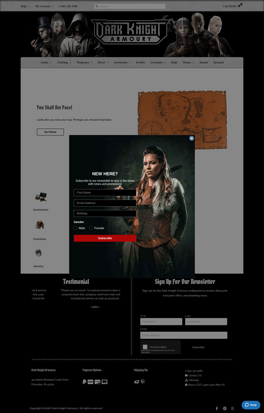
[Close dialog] (191, 138)
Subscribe (105, 238)
